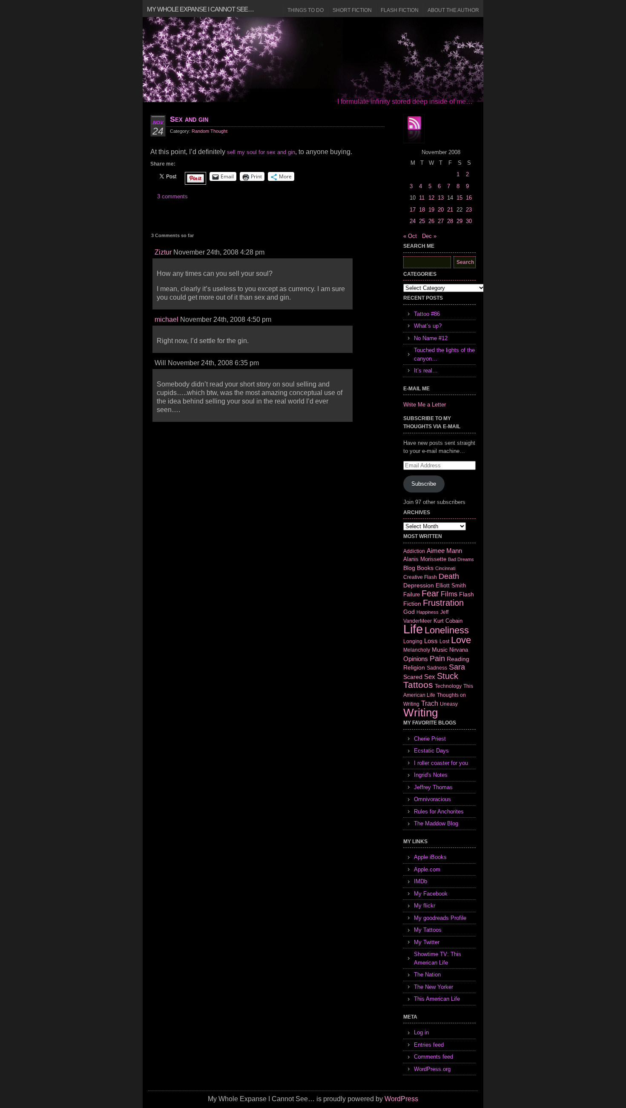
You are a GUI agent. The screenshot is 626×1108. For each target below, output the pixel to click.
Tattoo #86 (427, 314)
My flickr (424, 905)
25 (422, 221)
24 (413, 221)
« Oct (410, 236)
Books (425, 567)
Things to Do (305, 10)
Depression (418, 585)
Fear (430, 593)
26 (431, 221)
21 (450, 209)
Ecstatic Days (431, 750)
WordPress (401, 1098)
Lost (444, 641)
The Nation (427, 974)
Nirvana (458, 650)
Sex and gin (189, 119)
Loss (431, 640)
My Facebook (431, 893)
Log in (421, 1032)
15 (459, 198)
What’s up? (428, 326)
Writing (420, 712)
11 (422, 198)
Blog (409, 567)
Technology (448, 686)
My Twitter (426, 942)
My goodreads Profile (440, 918)
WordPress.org (432, 1069)
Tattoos (418, 685)
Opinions (415, 658)
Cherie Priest (430, 739)
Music (440, 649)
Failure (411, 594)
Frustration (443, 602)
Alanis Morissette (424, 559)
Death (449, 576)
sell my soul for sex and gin (261, 152)
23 (469, 209)
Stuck (447, 676)
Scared (412, 676)
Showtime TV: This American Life (437, 958)
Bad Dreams (461, 559)
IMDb (420, 881)
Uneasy (449, 704)
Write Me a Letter (424, 404)
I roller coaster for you (441, 763)
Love (461, 640)
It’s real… (426, 370)
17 (413, 209)
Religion (414, 667)
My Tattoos (428, 930)
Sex (429, 676)
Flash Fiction (400, 10)
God (409, 611)
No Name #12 (431, 338)
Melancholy (416, 650)
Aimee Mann (444, 550)
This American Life (437, 999)
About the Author (453, 10)
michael (166, 319)
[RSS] (414, 129)
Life (413, 629)
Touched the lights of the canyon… (444, 354)
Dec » (429, 236)
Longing (412, 641)
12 (431, 198)
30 (469, 221)
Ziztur (163, 252)
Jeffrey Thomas (433, 787)
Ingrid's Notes (431, 775)
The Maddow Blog (436, 823)
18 (422, 209)
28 (450, 221)
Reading (458, 659)
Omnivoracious (432, 799)
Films (449, 594)
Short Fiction (352, 10)
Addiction (414, 551)
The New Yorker (433, 987)
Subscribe (423, 484)
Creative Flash (420, 577)
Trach (429, 703)
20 (441, 209)
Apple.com (427, 869)
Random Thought (209, 131)
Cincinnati (445, 568)
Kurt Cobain (448, 621)
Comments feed (433, 1057)
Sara (457, 667)
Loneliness (447, 630)
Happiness (427, 612)
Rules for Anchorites (439, 811)
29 (459, 221)
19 (431, 209)
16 (469, 198)
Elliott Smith (451, 585)
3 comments (172, 196)
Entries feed (429, 1045)
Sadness (437, 667)
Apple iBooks (430, 857)
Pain (437, 658)
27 (441, 221)
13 (441, 198)
